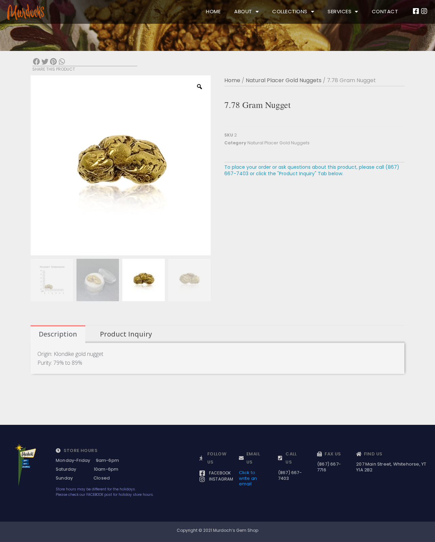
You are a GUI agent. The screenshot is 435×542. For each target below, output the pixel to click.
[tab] (58, 334)
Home (232, 80)
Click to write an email (248, 478)
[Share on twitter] (45, 62)
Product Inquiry (126, 334)
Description (58, 334)
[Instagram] (424, 11)
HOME (213, 11)
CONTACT (385, 11)
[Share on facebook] (36, 62)
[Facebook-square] (416, 11)
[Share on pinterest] (53, 62)
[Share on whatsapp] (61, 62)
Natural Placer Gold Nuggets (283, 80)
